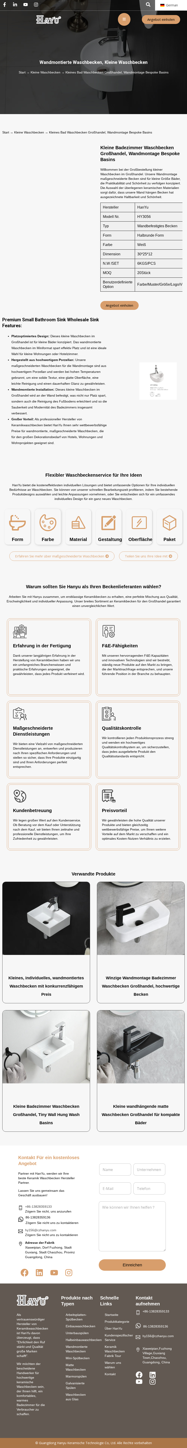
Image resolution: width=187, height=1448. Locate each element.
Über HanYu (113, 1328)
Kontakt (110, 1374)
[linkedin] (16, 4)
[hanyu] (48, 19)
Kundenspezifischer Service (118, 1337)
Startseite (111, 1315)
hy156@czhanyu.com (40, 1230)
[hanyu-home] (33, 1300)
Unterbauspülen (77, 1333)
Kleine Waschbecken (126, 62)
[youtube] (26, 4)
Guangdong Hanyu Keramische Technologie (71, 1443)
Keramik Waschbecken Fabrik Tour (115, 1351)
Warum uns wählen (113, 1365)
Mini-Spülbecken (78, 1358)
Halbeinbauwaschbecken (81, 1340)
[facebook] (5, 4)
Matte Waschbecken (76, 1367)
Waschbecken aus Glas (76, 1397)
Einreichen (132, 1265)
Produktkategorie (117, 1321)
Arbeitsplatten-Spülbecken (76, 1317)
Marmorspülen (76, 1376)
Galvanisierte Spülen (75, 1385)
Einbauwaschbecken (80, 1326)
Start (22, 72)
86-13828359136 (155, 1326)
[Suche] (148, 4)
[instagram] (37, 4)
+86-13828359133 (38, 1206)
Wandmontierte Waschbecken (70, 62)
